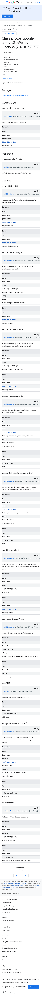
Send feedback (9, 33)
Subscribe (33, 987)
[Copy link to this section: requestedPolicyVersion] (25, 159)
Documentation (12, 23)
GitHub (4, 938)
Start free (7, 16)
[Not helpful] (16, 29)
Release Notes (6, 927)
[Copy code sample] (38, 113)
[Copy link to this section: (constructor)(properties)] (26, 108)
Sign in (37, 2)
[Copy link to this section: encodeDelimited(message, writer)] (35, 473)
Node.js (28, 8)
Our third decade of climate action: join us (15, 982)
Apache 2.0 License (17, 885)
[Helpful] (13, 29)
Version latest (9, 78)
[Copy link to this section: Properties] (15, 154)
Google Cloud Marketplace (10, 909)
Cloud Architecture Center (10, 948)
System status (6, 930)
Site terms (21, 979)
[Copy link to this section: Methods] (14, 181)
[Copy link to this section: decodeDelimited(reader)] (26, 329)
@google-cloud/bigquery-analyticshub (15, 95)
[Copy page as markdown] (34, 47)
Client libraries (15, 11)
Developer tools (23, 23)
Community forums (8, 921)
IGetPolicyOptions (9, 142)
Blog (3, 960)
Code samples (6, 945)
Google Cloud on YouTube (9, 969)
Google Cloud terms (32, 979)
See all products (6, 903)
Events (4, 963)
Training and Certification (9, 951)
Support (4, 924)
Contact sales (6, 912)
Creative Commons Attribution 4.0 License (15, 883)
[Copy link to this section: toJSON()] (12, 683)
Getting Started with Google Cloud (12, 942)
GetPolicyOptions (9, 243)
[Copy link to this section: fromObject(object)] (21, 550)
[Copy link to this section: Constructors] (18, 103)
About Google (6, 979)
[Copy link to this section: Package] (13, 90)
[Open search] (28, 2)
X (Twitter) (5, 966)
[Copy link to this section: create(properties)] (20, 186)
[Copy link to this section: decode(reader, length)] (24, 252)
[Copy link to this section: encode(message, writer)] (26, 396)
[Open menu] (3, 2)
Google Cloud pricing (8, 906)
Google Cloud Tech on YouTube (11, 972)
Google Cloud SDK (13, 8)
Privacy (14, 979)
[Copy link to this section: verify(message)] (18, 803)
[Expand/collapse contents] (12, 53)
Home (3, 23)
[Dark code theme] (35, 113)
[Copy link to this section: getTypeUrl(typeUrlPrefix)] (26, 619)
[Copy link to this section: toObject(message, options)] (29, 723)
